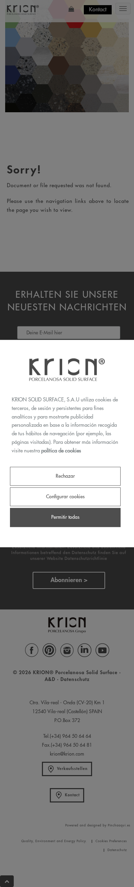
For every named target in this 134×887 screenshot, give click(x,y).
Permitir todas (65, 517)
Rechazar (65, 476)
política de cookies (61, 450)
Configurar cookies (65, 496)
